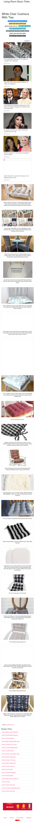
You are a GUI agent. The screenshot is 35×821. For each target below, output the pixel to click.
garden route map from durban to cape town (17, 31)
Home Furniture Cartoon (8, 766)
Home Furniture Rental (8, 751)
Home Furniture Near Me (8, 785)
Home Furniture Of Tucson (9, 760)
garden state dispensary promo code (17, 21)
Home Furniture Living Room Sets (10, 754)
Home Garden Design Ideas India (10, 741)
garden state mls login (24, 26)
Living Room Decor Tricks (17, 1)
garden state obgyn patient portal (17, 23)
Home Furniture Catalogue (9, 772)
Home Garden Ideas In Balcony (10, 778)
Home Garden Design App (9, 757)
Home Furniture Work (7, 775)
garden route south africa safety (17, 33)
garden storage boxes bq (11, 26)
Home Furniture (6, 782)
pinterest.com (10, 725)
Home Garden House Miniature (10, 732)
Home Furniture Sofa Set (8, 791)
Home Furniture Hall (7, 769)
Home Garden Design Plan (9, 763)
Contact (12, 817)
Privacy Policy (19, 817)
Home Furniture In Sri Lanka (9, 744)
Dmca (5, 817)
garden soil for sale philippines (17, 28)
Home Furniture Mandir (8, 738)
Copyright (28, 817)
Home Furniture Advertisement (10, 747)
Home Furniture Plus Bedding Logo (11, 788)
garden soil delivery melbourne (17, 36)
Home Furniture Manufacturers (10, 735)
